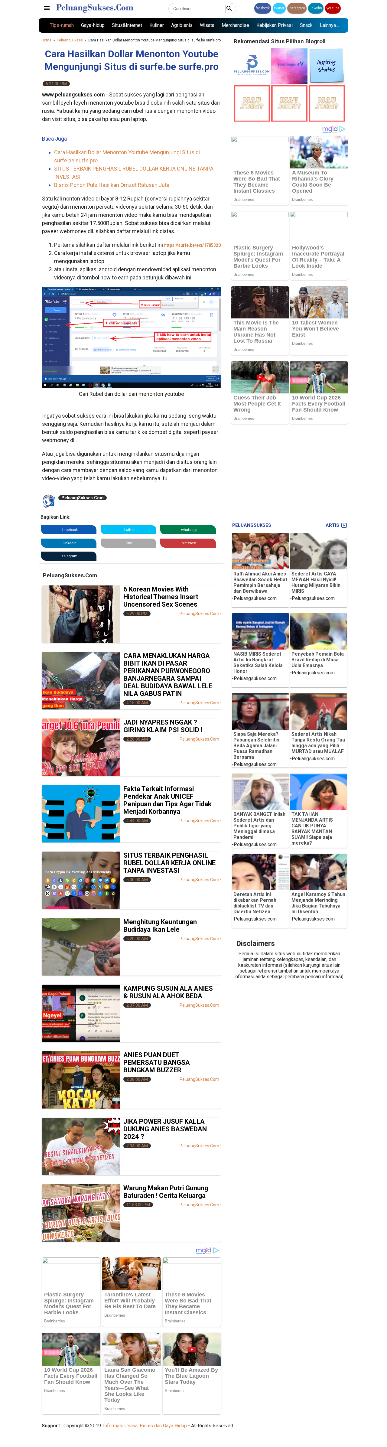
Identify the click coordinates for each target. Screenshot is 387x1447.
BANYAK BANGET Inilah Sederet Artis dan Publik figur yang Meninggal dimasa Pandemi (259, 825)
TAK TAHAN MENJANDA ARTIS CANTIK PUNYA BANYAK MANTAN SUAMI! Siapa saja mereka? (312, 828)
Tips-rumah (62, 25)
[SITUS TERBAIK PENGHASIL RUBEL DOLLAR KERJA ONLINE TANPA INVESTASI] (81, 880)
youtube (333, 8)
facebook (263, 8)
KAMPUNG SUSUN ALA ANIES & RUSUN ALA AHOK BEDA (168, 992)
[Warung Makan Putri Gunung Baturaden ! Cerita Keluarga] (81, 1213)
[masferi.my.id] (327, 82)
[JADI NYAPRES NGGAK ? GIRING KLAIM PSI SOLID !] (81, 747)
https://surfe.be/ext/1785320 (192, 245)
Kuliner (156, 25)
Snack (306, 25)
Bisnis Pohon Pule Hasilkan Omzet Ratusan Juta (111, 185)
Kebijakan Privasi (274, 25)
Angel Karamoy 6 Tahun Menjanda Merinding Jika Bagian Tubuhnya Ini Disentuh (318, 902)
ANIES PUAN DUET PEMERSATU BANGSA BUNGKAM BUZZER (156, 1062)
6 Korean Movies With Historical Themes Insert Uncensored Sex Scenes (160, 596)
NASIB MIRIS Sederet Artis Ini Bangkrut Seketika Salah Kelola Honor (258, 662)
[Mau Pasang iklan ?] (252, 120)
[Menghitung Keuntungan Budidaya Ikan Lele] (81, 947)
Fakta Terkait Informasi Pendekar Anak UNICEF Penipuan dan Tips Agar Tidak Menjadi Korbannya (167, 800)
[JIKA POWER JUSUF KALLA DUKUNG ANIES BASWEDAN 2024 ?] (81, 1146)
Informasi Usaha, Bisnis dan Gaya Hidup (145, 1426)
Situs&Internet (127, 25)
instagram (297, 8)
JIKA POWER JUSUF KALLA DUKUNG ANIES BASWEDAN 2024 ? (165, 1129)
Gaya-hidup (93, 25)
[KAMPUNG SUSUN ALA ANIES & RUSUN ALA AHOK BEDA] (81, 1013)
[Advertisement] (289, 471)
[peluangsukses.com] (252, 82)
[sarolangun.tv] (289, 82)
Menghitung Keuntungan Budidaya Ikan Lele (160, 925)
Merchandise (235, 25)
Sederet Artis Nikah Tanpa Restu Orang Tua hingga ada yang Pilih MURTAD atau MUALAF (318, 742)
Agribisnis (182, 25)
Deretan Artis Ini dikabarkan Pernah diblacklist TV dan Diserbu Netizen (254, 902)
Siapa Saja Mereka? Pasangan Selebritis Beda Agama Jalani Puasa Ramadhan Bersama (256, 745)
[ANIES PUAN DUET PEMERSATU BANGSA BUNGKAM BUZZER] (81, 1080)
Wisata (207, 25)
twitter (279, 8)
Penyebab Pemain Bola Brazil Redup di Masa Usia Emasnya (317, 659)
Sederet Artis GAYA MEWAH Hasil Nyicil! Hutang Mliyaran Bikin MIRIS (315, 582)
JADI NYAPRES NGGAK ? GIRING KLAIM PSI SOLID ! (162, 726)
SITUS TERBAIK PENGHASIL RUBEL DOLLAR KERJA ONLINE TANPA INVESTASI (169, 863)
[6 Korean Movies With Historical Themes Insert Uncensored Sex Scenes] (81, 614)
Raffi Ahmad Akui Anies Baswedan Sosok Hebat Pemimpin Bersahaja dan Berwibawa (260, 582)
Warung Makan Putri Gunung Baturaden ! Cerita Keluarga (165, 1191)
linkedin (316, 8)
